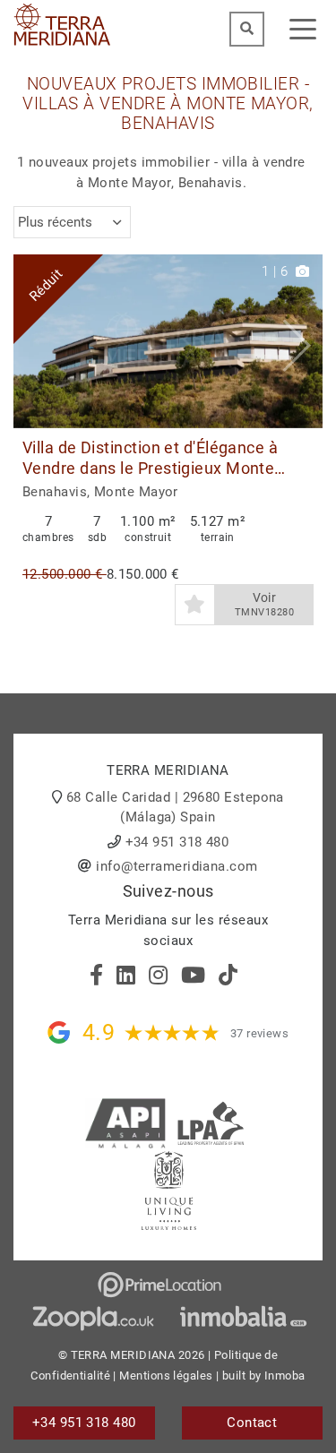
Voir (264, 604)
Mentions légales (165, 1375)
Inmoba (285, 1375)
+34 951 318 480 (177, 842)
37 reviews (259, 1033)
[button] (302, 341)
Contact (252, 1422)
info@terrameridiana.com (176, 866)
